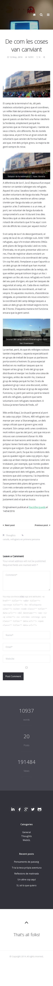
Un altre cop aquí (27, 879)
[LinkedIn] (13, 809)
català (6, 539)
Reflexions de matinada (26, 873)
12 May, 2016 (16, 57)
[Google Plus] (26, 809)
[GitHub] (39, 809)
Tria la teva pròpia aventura (26, 867)
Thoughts (10, 535)
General (26, 832)
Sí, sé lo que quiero (26, 885)
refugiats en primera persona (25, 539)
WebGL (26, 840)
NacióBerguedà (37, 507)
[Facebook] (19, 809)
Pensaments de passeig (26, 861)
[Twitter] (33, 809)
